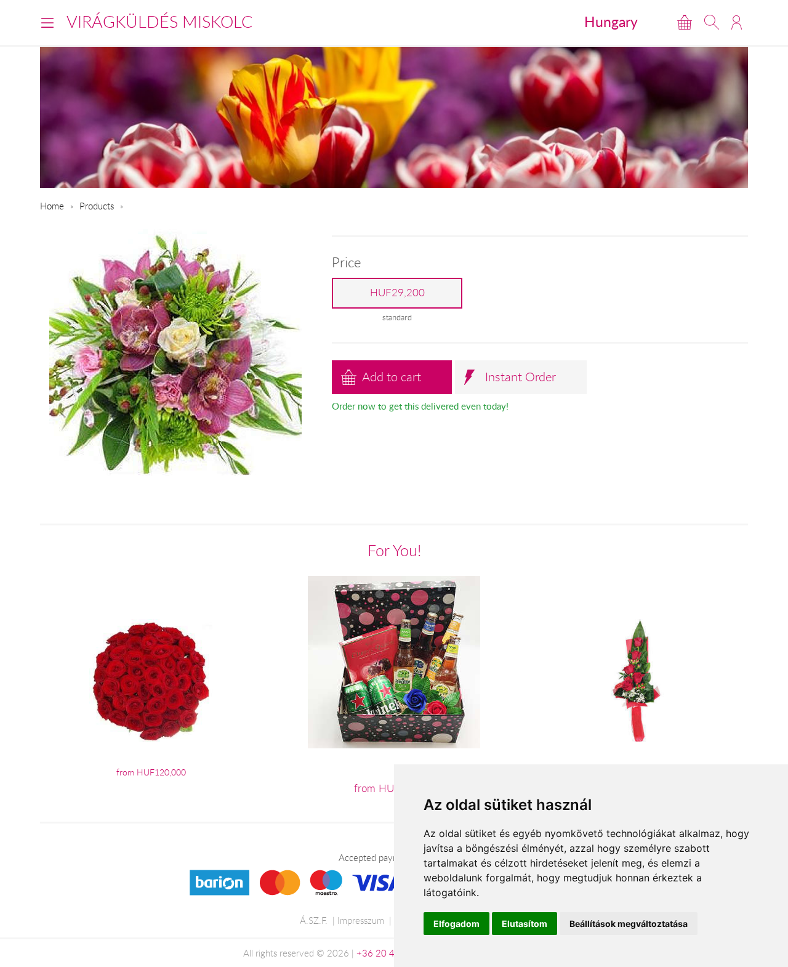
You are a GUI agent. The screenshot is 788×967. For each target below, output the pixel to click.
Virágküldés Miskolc (159, 21)
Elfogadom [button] (456, 923)
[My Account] (736, 22)
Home (52, 206)
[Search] (711, 22)
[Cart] (684, 22)
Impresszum (360, 920)
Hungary (611, 21)
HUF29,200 (397, 292)
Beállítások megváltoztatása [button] (628, 923)
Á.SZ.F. (314, 920)
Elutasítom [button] (524, 923)
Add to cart (391, 376)
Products (96, 206)
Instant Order (520, 376)
